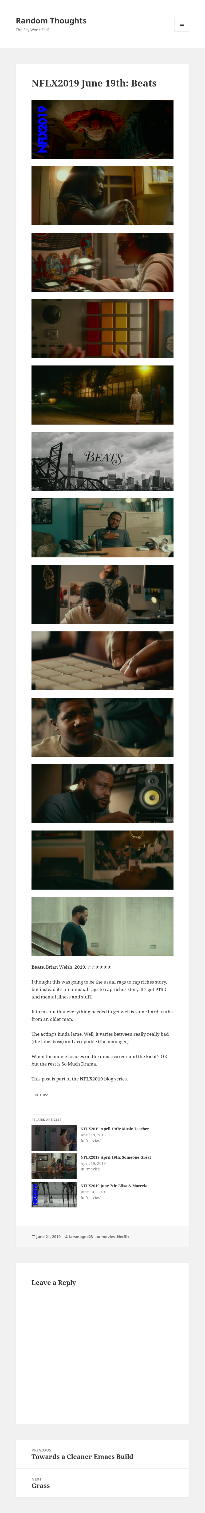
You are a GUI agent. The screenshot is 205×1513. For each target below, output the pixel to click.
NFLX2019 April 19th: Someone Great (116, 1157)
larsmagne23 (81, 1236)
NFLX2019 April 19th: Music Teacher (115, 1128)
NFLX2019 (91, 1079)
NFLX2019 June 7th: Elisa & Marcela (114, 1185)
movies (108, 1236)
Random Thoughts (51, 20)
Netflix (123, 1236)
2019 (79, 967)
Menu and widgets (182, 31)
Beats (37, 967)
